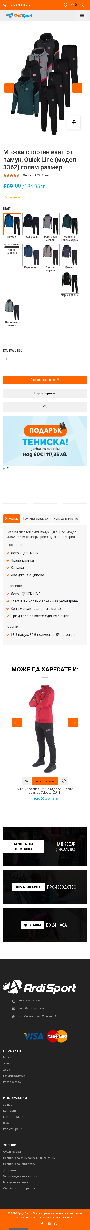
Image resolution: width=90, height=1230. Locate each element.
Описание (11, 518)
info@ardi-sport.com (32, 1008)
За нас (7, 1104)
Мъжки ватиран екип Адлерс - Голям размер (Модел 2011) (45, 790)
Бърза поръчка (45, 393)
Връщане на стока (15, 1182)
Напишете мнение (66, 518)
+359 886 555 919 (19, 4)
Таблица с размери (36, 518)
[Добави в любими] (45, 407)
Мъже (7, 1057)
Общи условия (12, 1152)
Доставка (9, 1170)
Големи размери (14, 1076)
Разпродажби (12, 1082)
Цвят (7, 208)
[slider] (11, 175)
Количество (12, 350)
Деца (6, 1069)
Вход (6, 1123)
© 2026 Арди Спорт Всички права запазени (35, 1213)
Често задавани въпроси (20, 1176)
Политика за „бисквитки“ (20, 1164)
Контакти (9, 1110)
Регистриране (12, 1129)
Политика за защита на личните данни (29, 1158)
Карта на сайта (13, 1117)
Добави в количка (43, 379)
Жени (6, 1063)
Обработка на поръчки (19, 1188)
